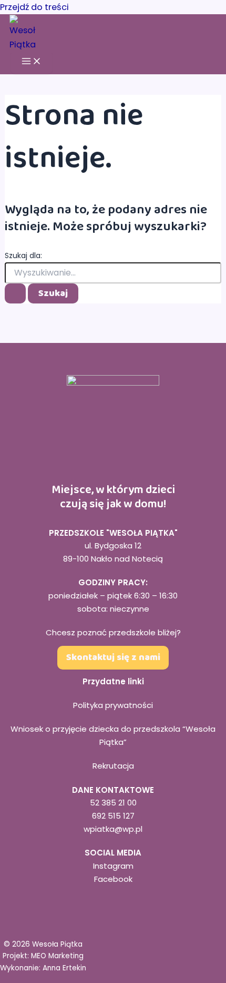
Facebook (113, 878)
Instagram (113, 865)
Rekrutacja (113, 765)
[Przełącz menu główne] (32, 62)
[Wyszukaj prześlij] (15, 293)
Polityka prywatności (113, 705)
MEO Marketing (57, 956)
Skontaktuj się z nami (113, 657)
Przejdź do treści (34, 7)
